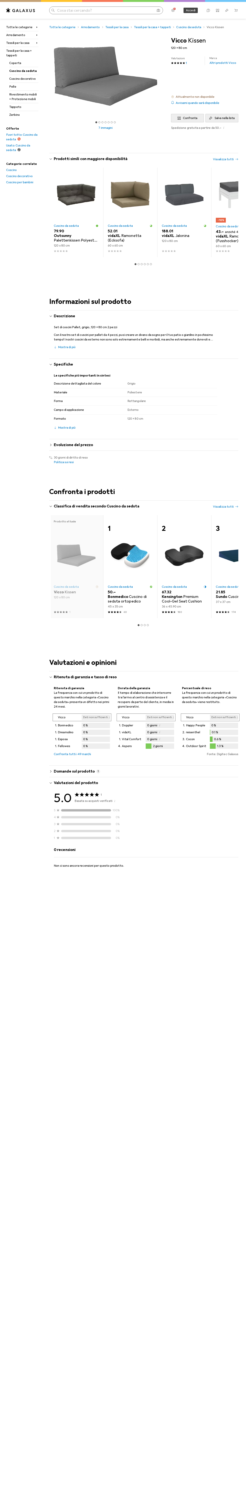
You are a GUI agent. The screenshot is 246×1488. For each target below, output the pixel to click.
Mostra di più (67, 347)
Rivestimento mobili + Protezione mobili (23, 97)
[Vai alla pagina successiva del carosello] (231, 212)
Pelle (12, 87)
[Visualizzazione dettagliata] (82, 732)
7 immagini (105, 128)
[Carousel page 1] (96, 122)
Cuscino (11, 170)
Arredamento (15, 35)
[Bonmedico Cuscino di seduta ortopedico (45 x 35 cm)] (130, 566)
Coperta (15, 63)
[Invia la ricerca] (53, 10)
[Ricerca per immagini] (158, 10)
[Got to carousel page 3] (102, 122)
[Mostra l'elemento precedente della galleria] (48, 76)
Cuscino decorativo (22, 79)
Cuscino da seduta (23, 71)
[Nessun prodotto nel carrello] (236, 10)
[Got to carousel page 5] (109, 122)
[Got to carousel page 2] (99, 122)
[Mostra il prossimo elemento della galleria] (162, 76)
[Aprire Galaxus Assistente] (208, 10)
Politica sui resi (64, 462)
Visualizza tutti (223, 159)
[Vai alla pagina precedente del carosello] (56, 212)
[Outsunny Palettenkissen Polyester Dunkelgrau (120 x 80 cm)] (76, 212)
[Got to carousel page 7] (115, 122)
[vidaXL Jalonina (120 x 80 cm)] (184, 212)
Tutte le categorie (19, 27)
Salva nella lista (224, 118)
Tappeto (15, 107)
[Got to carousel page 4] (105, 122)
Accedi (190, 10)
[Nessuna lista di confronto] (217, 10)
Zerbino (14, 115)
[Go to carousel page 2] (139, 264)
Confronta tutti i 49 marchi (72, 754)
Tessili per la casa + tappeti (19, 53)
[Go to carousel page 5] (148, 264)
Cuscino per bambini (19, 182)
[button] (204, 97)
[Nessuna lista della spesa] (227, 10)
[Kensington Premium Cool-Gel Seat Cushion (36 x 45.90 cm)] (184, 566)
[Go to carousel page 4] (145, 264)
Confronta (190, 118)
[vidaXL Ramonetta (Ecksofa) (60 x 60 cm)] (130, 212)
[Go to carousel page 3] (142, 264)
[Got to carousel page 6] (112, 122)
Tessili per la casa (17, 43)
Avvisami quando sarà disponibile (197, 103)
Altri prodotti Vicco (222, 61)
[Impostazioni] (173, 10)
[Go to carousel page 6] (151, 264)
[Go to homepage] (20, 10)
